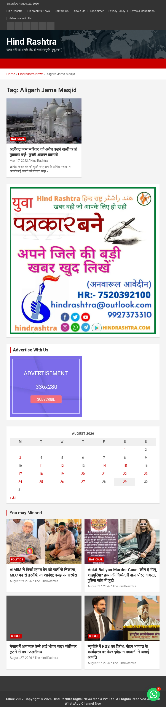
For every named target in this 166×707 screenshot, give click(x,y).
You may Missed (26, 512)
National (18, 138)
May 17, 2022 (19, 160)
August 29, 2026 (21, 581)
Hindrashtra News (38, 11)
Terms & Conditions (142, 11)
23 (146, 474)
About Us (79, 11)
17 (20, 474)
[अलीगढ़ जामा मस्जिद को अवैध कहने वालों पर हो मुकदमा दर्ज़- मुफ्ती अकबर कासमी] (44, 121)
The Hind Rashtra (46, 581)
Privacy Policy (117, 11)
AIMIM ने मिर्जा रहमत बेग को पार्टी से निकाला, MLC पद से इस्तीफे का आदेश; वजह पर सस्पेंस (43, 572)
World (15, 636)
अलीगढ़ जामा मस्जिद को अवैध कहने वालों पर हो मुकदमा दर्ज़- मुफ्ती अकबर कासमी (43, 152)
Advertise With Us (20, 18)
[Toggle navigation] (11, 64)
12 (62, 466)
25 (41, 482)
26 (62, 482)
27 (83, 482)
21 (104, 474)
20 (83, 474)
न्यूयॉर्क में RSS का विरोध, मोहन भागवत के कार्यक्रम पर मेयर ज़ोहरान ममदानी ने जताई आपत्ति (118, 652)
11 (41, 466)
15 (125, 466)
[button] (153, 694)
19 (62, 474)
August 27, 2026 (99, 586)
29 (125, 482)
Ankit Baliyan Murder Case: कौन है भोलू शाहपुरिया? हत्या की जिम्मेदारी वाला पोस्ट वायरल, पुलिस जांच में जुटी (122, 575)
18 (41, 474)
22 (125, 474)
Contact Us (62, 11)
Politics (17, 559)
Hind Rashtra (14, 11)
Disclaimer (97, 11)
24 (20, 482)
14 (104, 466)
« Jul (13, 498)
